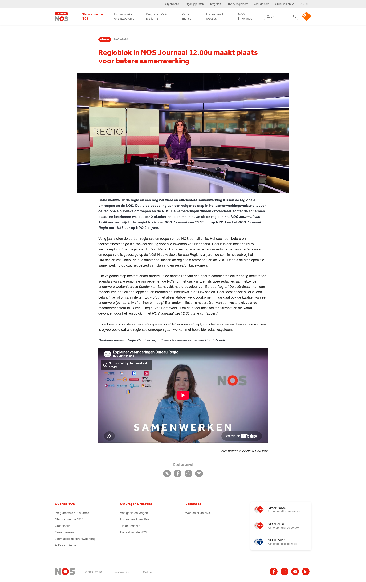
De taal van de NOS (133, 532)
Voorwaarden (122, 572)
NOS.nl (303, 4)
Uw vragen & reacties (215, 16)
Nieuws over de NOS (92, 16)
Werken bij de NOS (198, 513)
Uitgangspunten (194, 4)
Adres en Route (65, 545)
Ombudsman (283, 4)
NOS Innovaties (245, 16)
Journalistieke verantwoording (123, 16)
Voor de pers (261, 4)
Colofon (148, 572)
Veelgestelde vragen (134, 513)
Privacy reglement (237, 4)
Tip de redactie (130, 525)
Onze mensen (187, 16)
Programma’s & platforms (156, 16)
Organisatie (172, 4)
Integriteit (215, 4)
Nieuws (104, 39)
